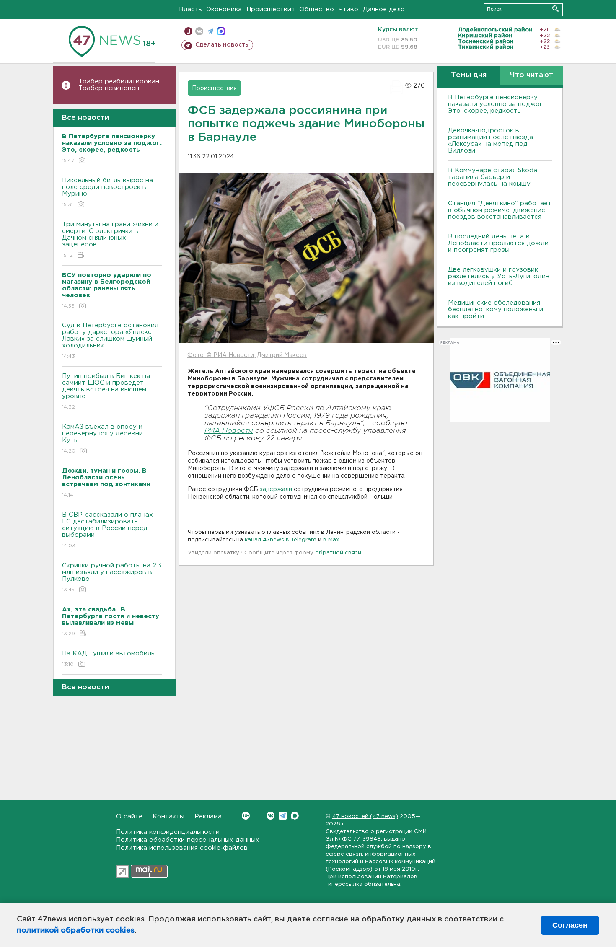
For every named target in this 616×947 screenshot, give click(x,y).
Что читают (531, 75)
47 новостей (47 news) (365, 816)
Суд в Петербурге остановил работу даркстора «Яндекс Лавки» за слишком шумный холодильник (110, 341)
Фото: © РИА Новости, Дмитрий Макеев (247, 355)
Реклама (208, 816)
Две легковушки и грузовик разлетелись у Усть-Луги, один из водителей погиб (498, 276)
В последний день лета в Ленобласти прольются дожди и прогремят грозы (498, 243)
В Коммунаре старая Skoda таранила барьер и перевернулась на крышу (492, 177)
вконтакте (199, 31)
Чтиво (348, 9)
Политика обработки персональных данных (187, 840)
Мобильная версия (188, 31)
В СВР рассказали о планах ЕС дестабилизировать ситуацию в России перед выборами (107, 530)
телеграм (210, 31)
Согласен (570, 925)
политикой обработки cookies (76, 930)
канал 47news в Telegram (280, 540)
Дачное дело (384, 9)
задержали (276, 489)
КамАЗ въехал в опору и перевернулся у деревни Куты (102, 438)
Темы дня (469, 75)
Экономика (224, 9)
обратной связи (338, 553)
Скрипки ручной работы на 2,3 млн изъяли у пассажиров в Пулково (111, 577)
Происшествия (270, 9)
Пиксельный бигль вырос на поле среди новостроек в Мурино (107, 192)
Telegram (283, 816)
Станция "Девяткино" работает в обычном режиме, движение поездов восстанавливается (499, 210)
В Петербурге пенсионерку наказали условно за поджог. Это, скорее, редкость (496, 104)
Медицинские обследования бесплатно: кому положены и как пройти (495, 309)
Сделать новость (221, 44)
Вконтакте (270, 816)
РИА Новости (228, 431)
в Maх (331, 540)
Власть (190, 9)
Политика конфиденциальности (168, 832)
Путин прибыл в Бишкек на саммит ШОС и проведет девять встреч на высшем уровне (106, 391)
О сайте (129, 816)
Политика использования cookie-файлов (182, 848)
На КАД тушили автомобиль (108, 659)
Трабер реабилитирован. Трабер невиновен (119, 85)
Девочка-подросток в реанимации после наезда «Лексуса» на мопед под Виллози (490, 140)
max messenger (221, 31)
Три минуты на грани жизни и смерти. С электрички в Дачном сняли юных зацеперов (110, 240)
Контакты (168, 816)
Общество (316, 9)
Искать (555, 8)
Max (295, 816)
